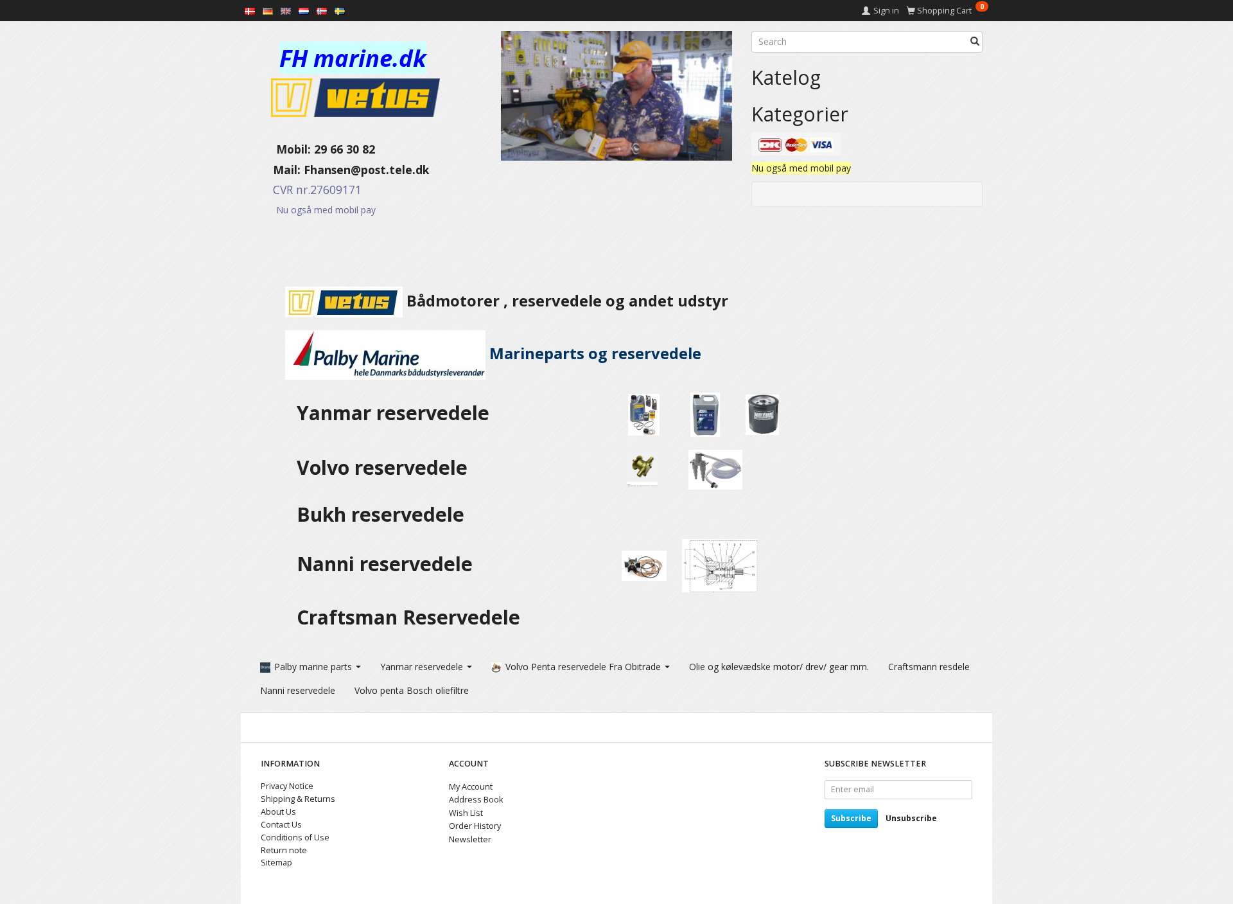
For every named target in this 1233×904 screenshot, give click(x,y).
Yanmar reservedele (393, 413)
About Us (278, 811)
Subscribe (851, 818)
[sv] (340, 10)
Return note (284, 850)
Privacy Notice (287, 786)
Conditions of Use (295, 837)
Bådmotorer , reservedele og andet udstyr (565, 300)
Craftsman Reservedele (408, 617)
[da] (250, 10)
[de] (268, 10)
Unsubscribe (911, 818)
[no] (322, 10)
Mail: (277, 169)
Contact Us (281, 824)
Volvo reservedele (387, 467)
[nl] (304, 10)
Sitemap (276, 862)
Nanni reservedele (387, 564)
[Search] (974, 41)
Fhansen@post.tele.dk (367, 169)
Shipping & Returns (298, 798)
